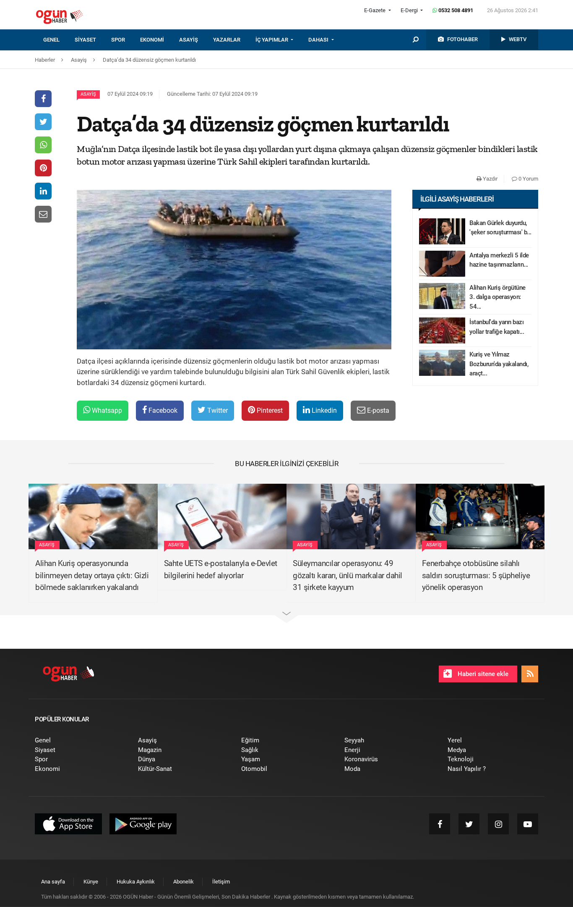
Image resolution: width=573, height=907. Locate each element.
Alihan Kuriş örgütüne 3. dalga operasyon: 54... (497, 297)
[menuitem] (59, 39)
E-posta (377, 410)
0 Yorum (527, 179)
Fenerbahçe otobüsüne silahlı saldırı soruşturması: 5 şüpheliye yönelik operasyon (476, 575)
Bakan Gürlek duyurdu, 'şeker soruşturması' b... (500, 227)
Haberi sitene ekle (482, 674)
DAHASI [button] (319, 40)
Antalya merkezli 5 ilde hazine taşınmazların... (499, 260)
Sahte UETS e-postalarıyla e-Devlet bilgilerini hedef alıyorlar (220, 569)
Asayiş (88, 94)
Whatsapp (106, 410)
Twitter (217, 410)
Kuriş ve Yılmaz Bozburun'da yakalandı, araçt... (498, 364)
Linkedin (323, 410)
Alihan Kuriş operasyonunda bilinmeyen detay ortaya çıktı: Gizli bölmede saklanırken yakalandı (91, 575)
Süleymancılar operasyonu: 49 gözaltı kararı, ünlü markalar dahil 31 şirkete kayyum (347, 575)
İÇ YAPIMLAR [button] (272, 40)
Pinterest (269, 410)
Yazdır (489, 179)
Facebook (162, 410)
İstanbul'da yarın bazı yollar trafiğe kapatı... (496, 327)
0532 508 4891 (455, 10)
